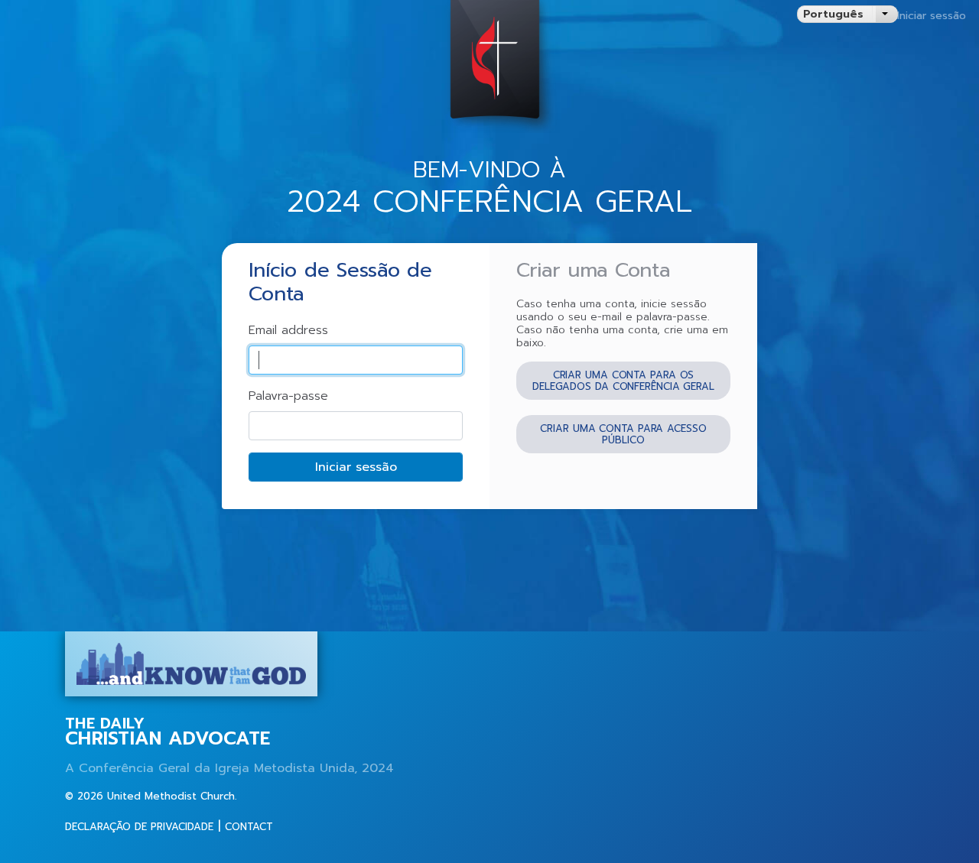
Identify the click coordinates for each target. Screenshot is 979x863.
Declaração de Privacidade (139, 827)
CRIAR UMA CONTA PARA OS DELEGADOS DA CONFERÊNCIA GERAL (623, 381)
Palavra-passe (288, 396)
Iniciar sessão (931, 16)
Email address (288, 330)
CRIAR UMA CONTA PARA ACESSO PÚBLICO (623, 434)
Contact (249, 827)
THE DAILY (167, 732)
